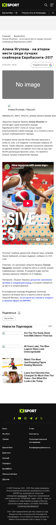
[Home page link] (11, 5)
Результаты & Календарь (34, 13)
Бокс (4, 429)
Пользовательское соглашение (38, 441)
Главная (6, 36)
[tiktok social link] (36, 418)
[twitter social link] (41, 418)
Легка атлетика (9, 474)
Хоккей (5, 458)
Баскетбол (19, 36)
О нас (31, 429)
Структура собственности (28, 506)
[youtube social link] (19, 418)
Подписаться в (40, 65)
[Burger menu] (52, 5)
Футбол (6, 434)
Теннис (5, 439)
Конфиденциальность (39, 447)
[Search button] (46, 5)
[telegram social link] (30, 418)
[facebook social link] (14, 418)
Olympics (6, 463)
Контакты (34, 434)
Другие (5, 479)
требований (22, 496)
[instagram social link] (25, 418)
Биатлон (6, 453)
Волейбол (7, 469)
